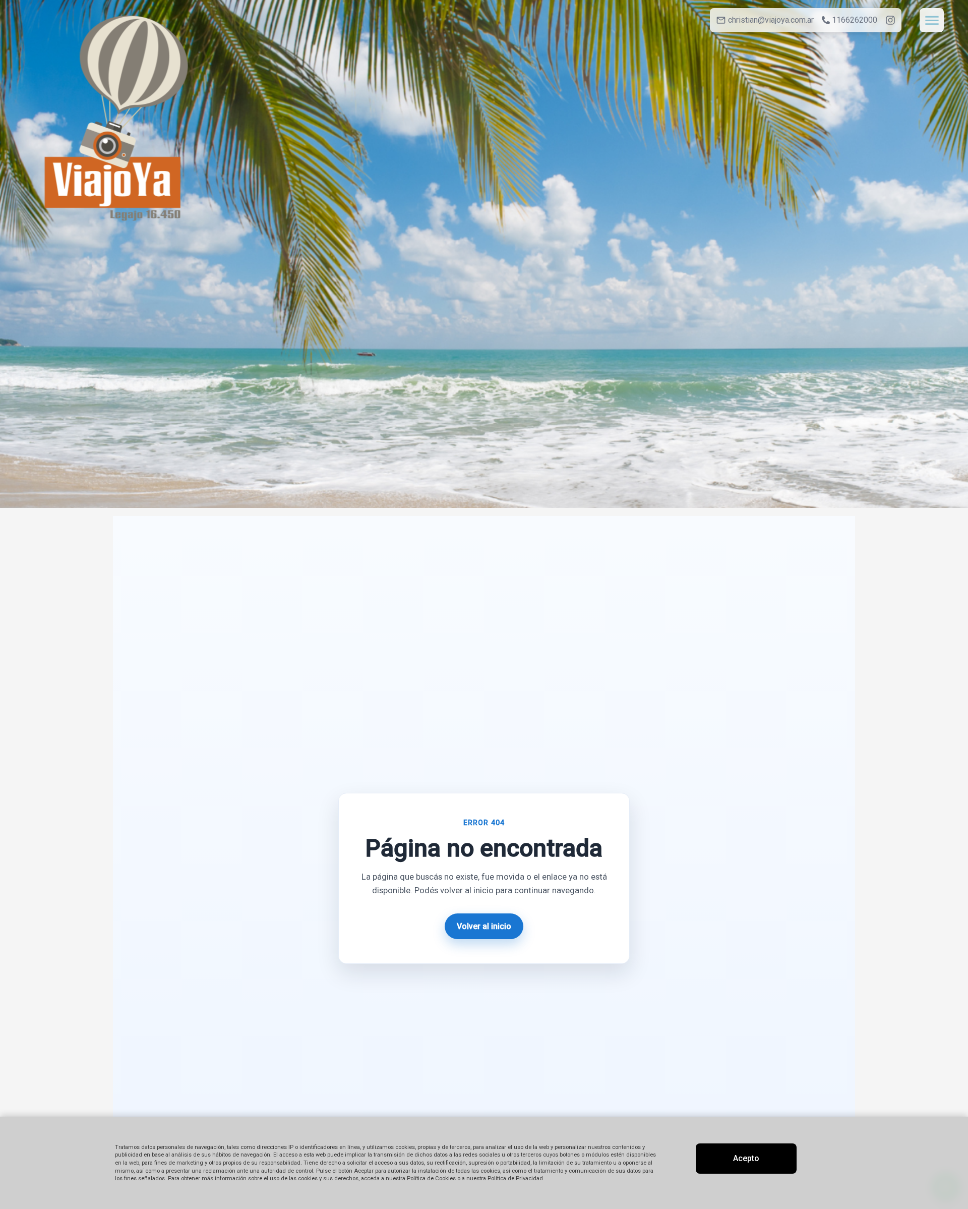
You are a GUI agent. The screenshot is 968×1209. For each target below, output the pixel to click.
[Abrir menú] (932, 20)
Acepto (746, 1158)
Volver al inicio (484, 926)
